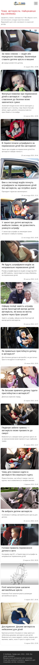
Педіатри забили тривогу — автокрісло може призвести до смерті (17, 430)
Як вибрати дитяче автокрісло (17, 511)
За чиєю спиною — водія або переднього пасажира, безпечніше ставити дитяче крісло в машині (19, 57)
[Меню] (36, 3)
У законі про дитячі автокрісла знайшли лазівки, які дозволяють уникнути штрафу (18, 225)
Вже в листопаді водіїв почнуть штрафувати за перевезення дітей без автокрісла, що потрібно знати (19, 185)
